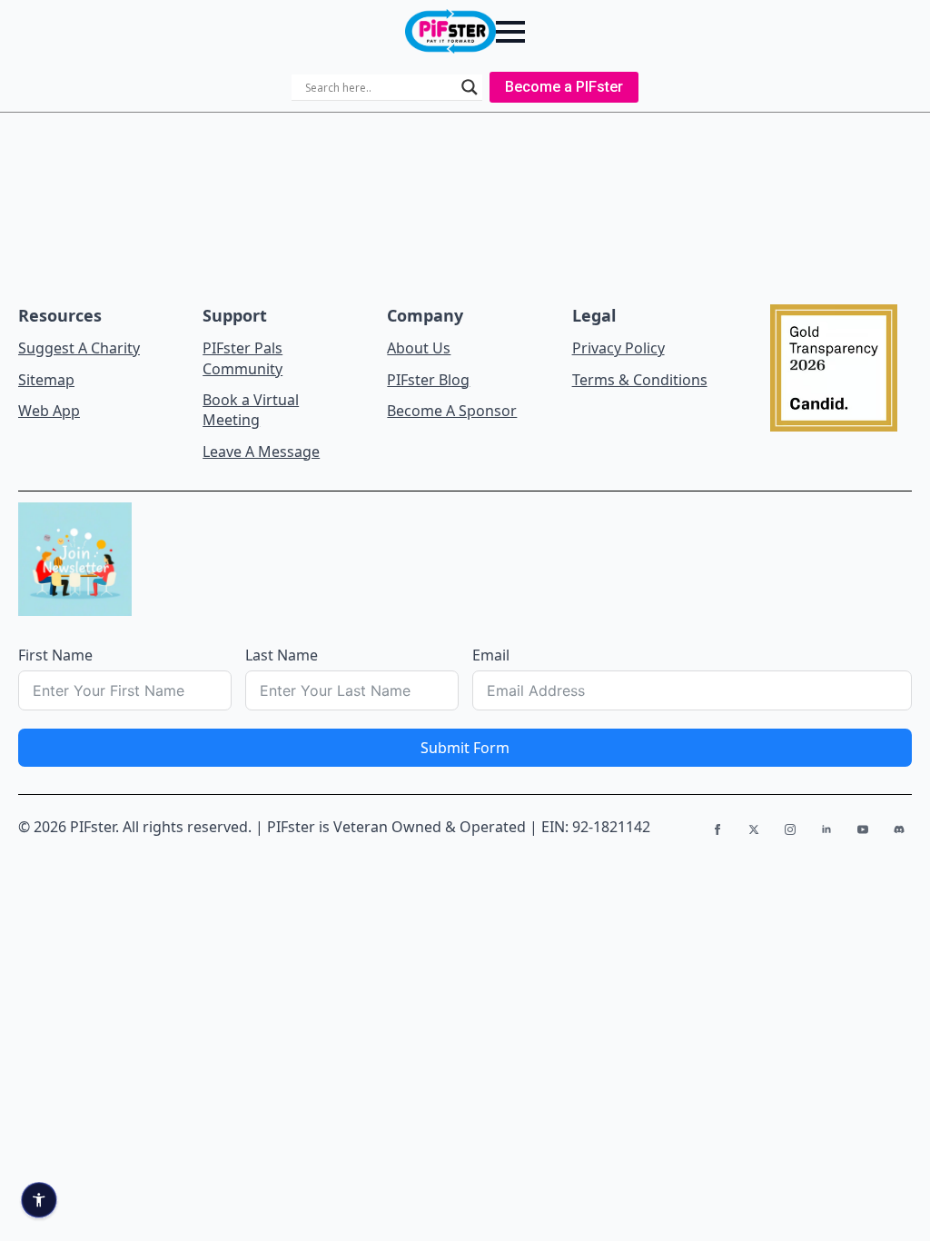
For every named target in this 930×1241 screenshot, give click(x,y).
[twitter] (754, 829)
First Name (55, 655)
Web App (49, 411)
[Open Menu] (510, 31)
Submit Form (465, 748)
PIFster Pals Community (242, 358)
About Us (418, 348)
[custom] (899, 829)
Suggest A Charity (79, 348)
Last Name (281, 655)
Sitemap (46, 380)
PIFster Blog (428, 380)
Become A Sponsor (452, 411)
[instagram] (790, 829)
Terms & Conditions (639, 380)
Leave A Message (261, 452)
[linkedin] (826, 829)
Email (491, 655)
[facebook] (717, 829)
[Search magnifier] (469, 87)
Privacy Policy (618, 348)
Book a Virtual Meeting (251, 410)
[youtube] (863, 829)
